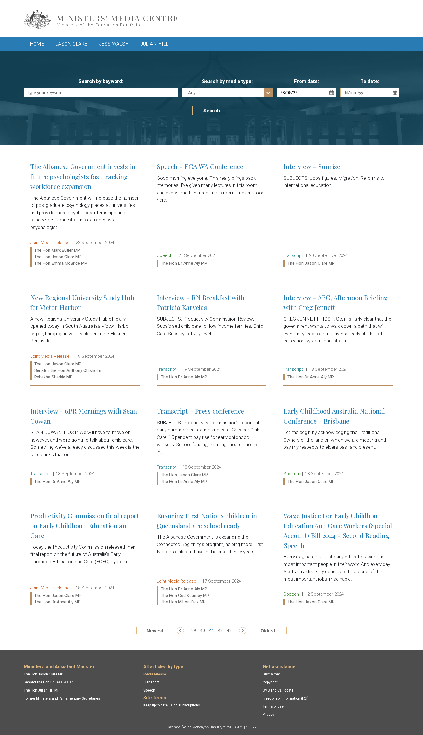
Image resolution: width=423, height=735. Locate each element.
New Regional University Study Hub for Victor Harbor (85, 337)
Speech (149, 690)
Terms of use (273, 706)
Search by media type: (227, 81)
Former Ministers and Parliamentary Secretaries (62, 698)
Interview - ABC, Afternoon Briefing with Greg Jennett (338, 337)
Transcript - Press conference (211, 446)
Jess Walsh (114, 44)
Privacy (268, 715)
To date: (370, 81)
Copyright (270, 682)
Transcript (151, 682)
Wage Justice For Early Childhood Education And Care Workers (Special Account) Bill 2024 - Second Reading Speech (338, 558)
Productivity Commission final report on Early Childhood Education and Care (85, 558)
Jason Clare (71, 44)
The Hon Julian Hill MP (41, 690)
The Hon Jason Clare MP (43, 674)
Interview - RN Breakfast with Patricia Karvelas (211, 337)
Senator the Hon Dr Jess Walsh (49, 682)
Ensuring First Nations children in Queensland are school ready (211, 558)
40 (202, 630)
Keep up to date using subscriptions (171, 705)
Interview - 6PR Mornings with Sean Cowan (85, 446)
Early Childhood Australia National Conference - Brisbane (338, 446)
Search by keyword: (101, 81)
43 (229, 630)
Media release (154, 674)
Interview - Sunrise (338, 214)
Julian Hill (154, 44)
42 (220, 630)
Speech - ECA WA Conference (211, 214)
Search (211, 110)
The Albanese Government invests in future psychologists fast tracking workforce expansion (85, 214)
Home (37, 44)
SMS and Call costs (278, 690)
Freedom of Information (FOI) (285, 698)
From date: (306, 81)
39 (193, 630)
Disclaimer (271, 674)
